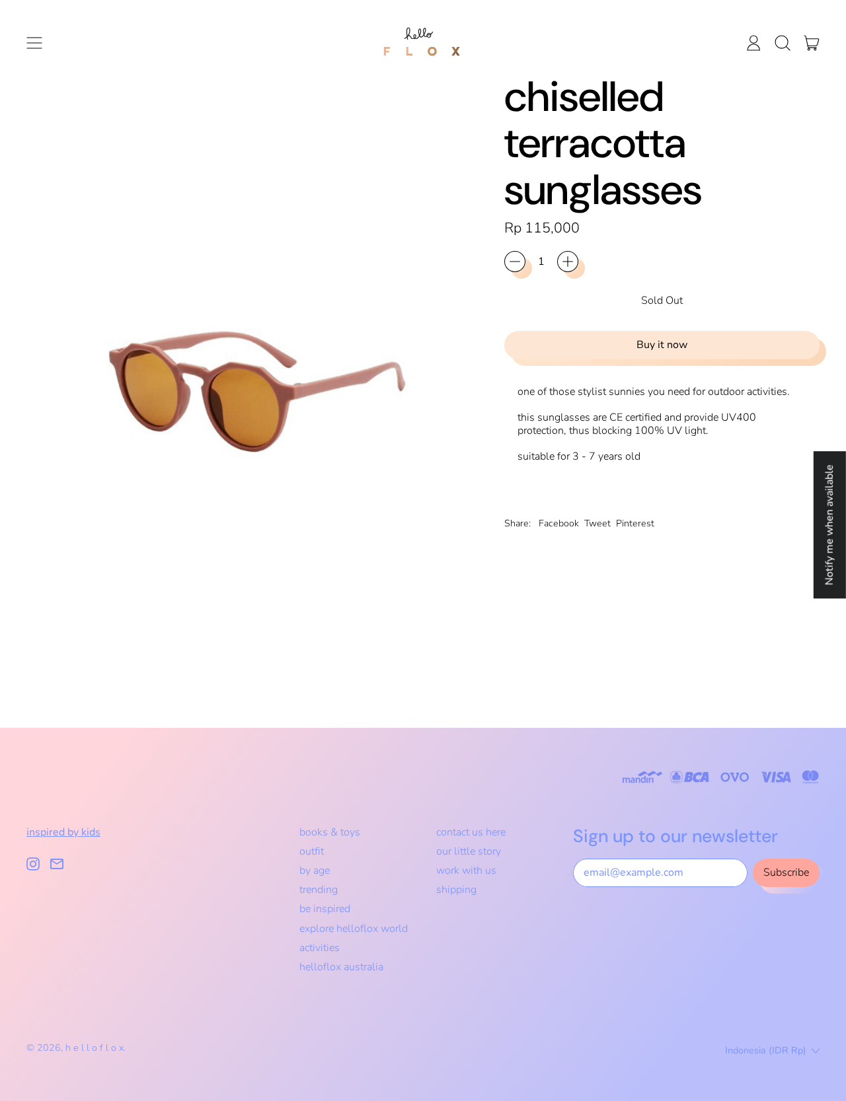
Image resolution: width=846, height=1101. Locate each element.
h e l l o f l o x (94, 1048)
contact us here (471, 832)
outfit (311, 851)
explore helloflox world (353, 928)
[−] (514, 261)
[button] (782, 42)
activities (319, 948)
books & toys (329, 832)
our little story (468, 851)
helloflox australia (341, 967)
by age (314, 870)
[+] (567, 261)
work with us (466, 870)
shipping (456, 889)
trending (318, 889)
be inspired (324, 909)
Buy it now (661, 344)
